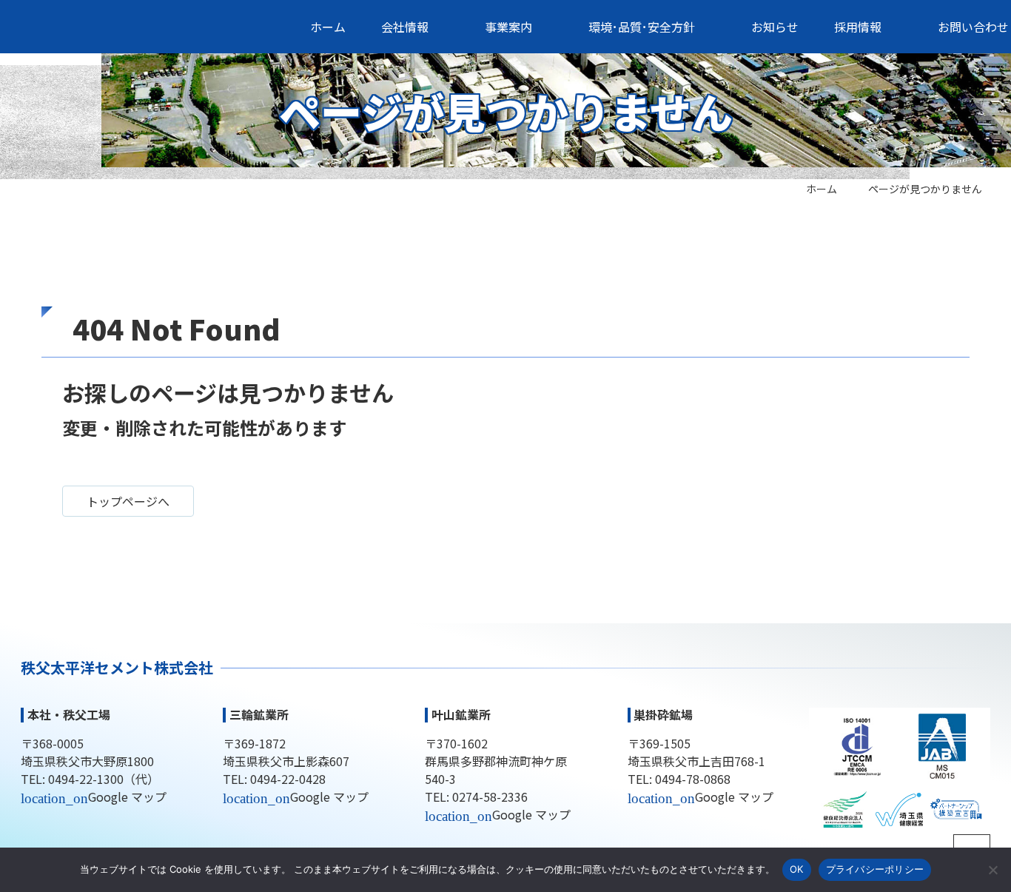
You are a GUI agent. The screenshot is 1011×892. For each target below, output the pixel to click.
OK (797, 869)
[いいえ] (992, 869)
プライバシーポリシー (875, 869)
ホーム (821, 188)
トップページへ (128, 501)
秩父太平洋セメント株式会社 (145, 26)
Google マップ (127, 796)
